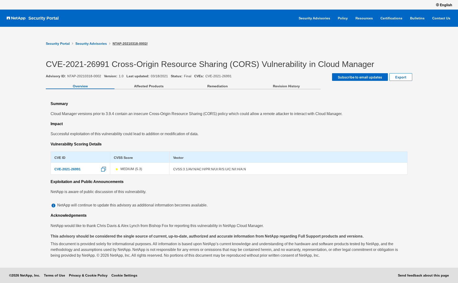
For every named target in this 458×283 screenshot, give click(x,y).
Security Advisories (314, 18)
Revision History (286, 86)
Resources (364, 18)
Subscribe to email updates (360, 77)
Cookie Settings (124, 275)
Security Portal (43, 18)
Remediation (217, 86)
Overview (80, 86)
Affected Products (149, 86)
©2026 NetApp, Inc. (24, 275)
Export (400, 77)
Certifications (391, 18)
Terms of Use (54, 275)
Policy (343, 18)
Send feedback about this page (423, 275)
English (446, 4)
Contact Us (441, 18)
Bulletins (417, 18)
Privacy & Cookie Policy (88, 275)
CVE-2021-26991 (67, 169)
